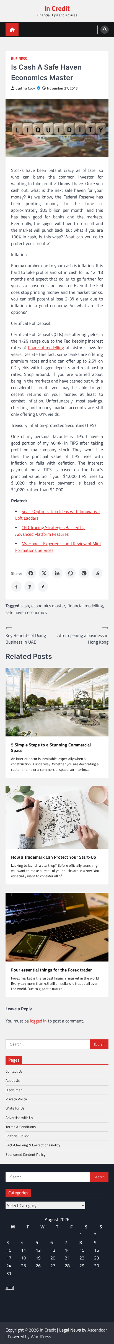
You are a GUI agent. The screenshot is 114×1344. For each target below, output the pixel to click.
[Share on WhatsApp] (70, 573)
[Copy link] (43, 586)
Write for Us (15, 1108)
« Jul (10, 1287)
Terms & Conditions (21, 1126)
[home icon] (12, 29)
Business (19, 59)
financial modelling (46, 347)
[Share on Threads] (29, 586)
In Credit (57, 8)
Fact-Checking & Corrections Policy (33, 1145)
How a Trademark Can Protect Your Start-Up (53, 857)
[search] (104, 29)
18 (23, 1257)
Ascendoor (97, 1330)
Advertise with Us (19, 1117)
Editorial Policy (17, 1136)
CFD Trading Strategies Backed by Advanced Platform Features (50, 530)
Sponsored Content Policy (25, 1154)
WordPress (41, 1336)
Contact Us (14, 1071)
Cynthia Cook (25, 88)
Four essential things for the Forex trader (51, 970)
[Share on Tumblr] (16, 586)
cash (24, 605)
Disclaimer (14, 1090)
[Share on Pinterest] (84, 573)
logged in (38, 1020)
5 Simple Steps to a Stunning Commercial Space (51, 748)
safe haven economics (26, 612)
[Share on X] (44, 573)
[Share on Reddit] (97, 573)
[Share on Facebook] (30, 573)
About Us (13, 1080)
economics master (48, 605)
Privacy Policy (16, 1099)
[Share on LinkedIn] (57, 573)
